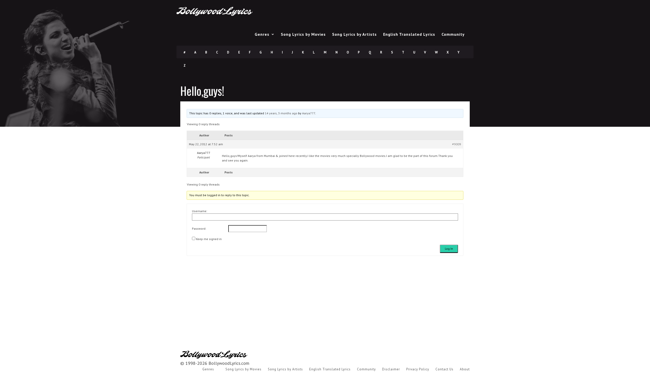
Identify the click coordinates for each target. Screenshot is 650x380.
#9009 (456, 144)
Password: (199, 228)
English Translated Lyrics (409, 34)
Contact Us (444, 369)
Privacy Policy (417, 369)
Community (453, 34)
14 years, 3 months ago (281, 113)
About (465, 369)
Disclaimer (391, 369)
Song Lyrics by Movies (303, 34)
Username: (199, 211)
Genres (262, 34)
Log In (449, 248)
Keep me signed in (209, 239)
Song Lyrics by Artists (354, 34)
